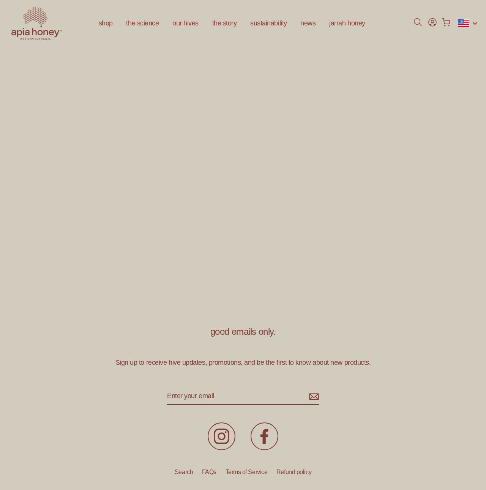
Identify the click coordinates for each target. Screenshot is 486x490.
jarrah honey (347, 23)
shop (106, 23)
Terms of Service (247, 472)
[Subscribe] (313, 396)
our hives (185, 23)
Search (184, 472)
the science (142, 23)
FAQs (209, 472)
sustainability (268, 23)
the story (224, 23)
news (308, 23)
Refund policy (293, 472)
